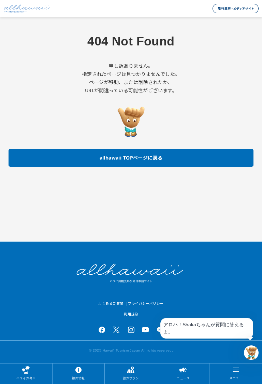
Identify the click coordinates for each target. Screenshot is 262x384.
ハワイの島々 (26, 378)
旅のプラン (131, 378)
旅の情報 (78, 378)
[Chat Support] (251, 352)
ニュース (183, 378)
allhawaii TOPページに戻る (131, 157)
